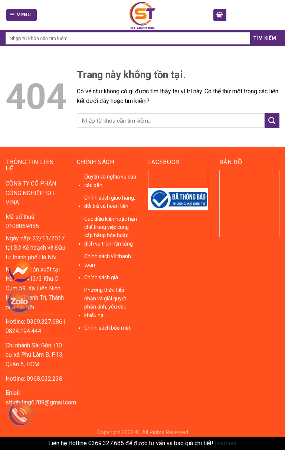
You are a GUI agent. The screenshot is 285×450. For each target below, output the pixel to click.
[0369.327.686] (25, 416)
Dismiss (226, 443)
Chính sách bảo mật (107, 328)
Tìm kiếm (264, 38)
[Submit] (272, 120)
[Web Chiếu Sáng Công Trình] (142, 15)
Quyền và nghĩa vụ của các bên (110, 181)
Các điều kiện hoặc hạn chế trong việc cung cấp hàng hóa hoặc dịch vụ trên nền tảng (110, 231)
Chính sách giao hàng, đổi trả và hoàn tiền (109, 202)
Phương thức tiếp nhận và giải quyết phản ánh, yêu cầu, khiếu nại (106, 302)
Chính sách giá (101, 277)
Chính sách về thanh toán (107, 260)
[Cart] (220, 15)
